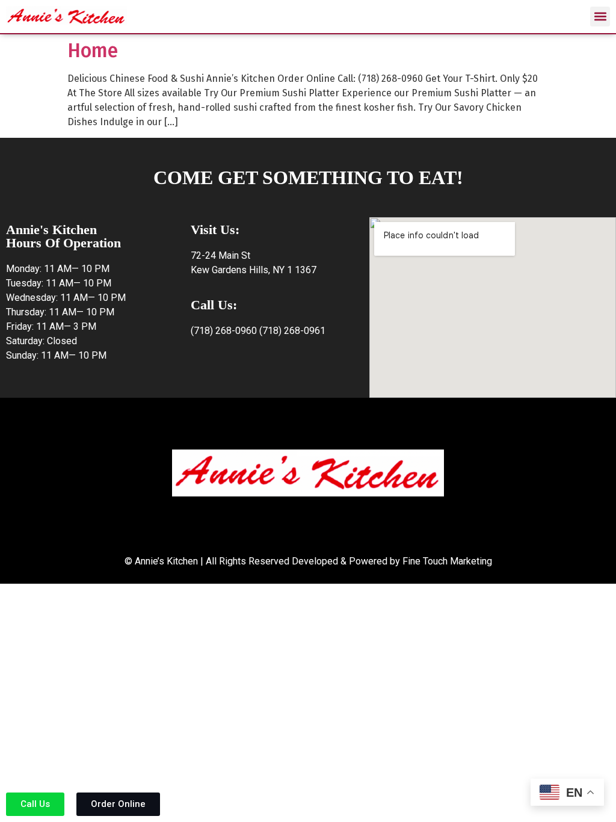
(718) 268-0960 (224, 330)
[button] (600, 16)
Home (92, 50)
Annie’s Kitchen (166, 561)
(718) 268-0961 (292, 330)
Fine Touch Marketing (447, 561)
